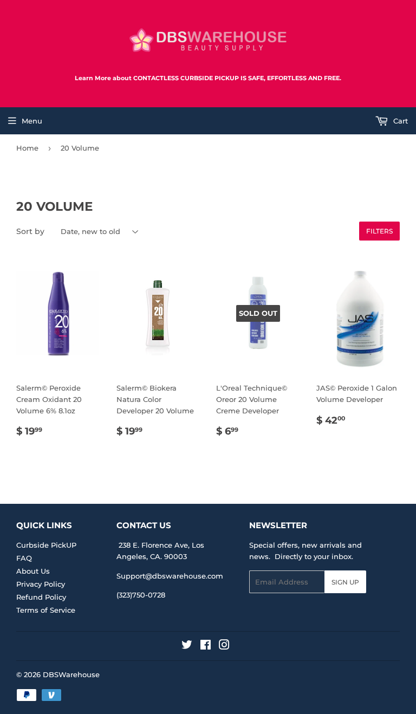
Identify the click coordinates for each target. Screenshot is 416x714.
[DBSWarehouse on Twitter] (186, 646)
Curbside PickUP (46, 545)
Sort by (30, 231)
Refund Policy (41, 597)
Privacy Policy (40, 584)
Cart (399, 120)
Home (27, 148)
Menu (32, 120)
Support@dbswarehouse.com (169, 576)
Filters (379, 231)
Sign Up (345, 582)
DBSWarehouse (71, 674)
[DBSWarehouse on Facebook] (205, 646)
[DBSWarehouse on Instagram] (224, 646)
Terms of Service (45, 610)
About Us (33, 571)
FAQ (24, 558)
